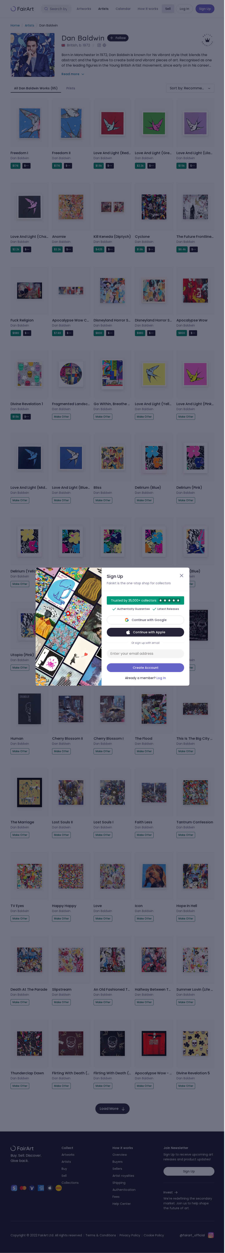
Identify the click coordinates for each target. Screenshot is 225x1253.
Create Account (145, 667)
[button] (112, 626)
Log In (161, 678)
